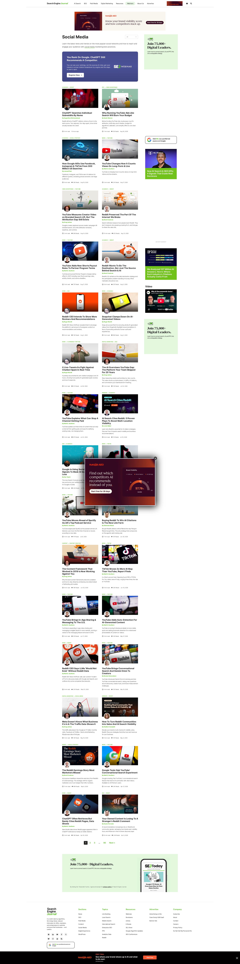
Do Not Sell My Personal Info (182, 931)
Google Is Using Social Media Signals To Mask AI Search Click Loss (78, 472)
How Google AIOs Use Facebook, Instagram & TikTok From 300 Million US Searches (78, 166)
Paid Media (94, 3)
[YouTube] (57, 934)
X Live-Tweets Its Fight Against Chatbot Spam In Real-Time (78, 368)
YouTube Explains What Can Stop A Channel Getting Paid (80, 419)
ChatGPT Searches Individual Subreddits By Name (77, 114)
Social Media (79, 696)
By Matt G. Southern (108, 168)
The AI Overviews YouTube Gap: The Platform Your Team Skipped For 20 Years (118, 370)
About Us (140, 3)
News (103, 138)
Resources (119, 3)
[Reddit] (57, 938)
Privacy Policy (177, 927)
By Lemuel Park (67, 171)
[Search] (191, 4)
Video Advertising (111, 87)
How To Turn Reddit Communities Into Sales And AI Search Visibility (119, 722)
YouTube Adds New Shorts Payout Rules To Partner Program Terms (79, 266)
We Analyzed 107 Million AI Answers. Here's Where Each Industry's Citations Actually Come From (160, 273)
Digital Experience (84, 931)
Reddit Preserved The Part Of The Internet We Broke (119, 215)
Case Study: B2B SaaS (156, 917)
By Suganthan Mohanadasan (71, 118)
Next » (112, 843)
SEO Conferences (131, 934)
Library (128, 921)
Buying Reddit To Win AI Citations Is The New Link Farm (119, 521)
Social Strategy (75, 138)
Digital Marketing (107, 3)
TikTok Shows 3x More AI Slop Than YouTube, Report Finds (117, 570)
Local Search (106, 917)
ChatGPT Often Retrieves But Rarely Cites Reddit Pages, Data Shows (78, 821)
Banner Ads (153, 921)
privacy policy (107, 887)
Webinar (104, 392)
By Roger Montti (67, 322)
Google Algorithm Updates (134, 931)
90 (104, 843)
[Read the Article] (80, 98)
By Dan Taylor (66, 477)
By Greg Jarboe (67, 222)
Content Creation (75, 543)
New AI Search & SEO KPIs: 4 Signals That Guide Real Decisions (160, 173)
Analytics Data (106, 934)
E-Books (128, 924)
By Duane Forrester (108, 824)
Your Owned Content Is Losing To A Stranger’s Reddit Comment (120, 819)
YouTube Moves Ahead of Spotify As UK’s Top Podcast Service (79, 521)
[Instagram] (53, 938)
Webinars (130, 3)
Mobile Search (106, 921)
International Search (108, 924)
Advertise (150, 3)
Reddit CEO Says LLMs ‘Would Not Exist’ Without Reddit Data (79, 669)
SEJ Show (129, 927)
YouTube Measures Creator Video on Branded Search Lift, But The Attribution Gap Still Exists (79, 217)
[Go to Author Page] (67, 107)
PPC (103, 87)
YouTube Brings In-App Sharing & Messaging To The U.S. (79, 621)
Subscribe (176, 914)
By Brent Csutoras (107, 219)
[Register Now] (161, 158)
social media (90, 47)
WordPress (82, 934)
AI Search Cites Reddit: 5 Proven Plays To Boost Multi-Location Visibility (118, 421)
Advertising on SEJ (155, 914)
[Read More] (161, 257)
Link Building (106, 914)
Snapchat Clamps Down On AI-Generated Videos (117, 317)
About (175, 917)
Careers (175, 924)
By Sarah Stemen (107, 118)
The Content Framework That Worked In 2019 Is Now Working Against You (78, 571)
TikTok (109, 443)
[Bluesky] (48, 938)
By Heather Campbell (108, 727)
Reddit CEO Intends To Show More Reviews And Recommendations (79, 317)
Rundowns (129, 917)
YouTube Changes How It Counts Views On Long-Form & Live (119, 164)
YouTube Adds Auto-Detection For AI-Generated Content (119, 621)
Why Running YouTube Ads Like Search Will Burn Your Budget (118, 114)
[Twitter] (66, 934)
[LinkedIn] (53, 934)
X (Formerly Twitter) (73, 341)
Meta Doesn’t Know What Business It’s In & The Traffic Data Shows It (80, 722)
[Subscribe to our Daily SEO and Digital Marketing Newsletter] (187, 4)
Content (65, 543)
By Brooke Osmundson (109, 676)
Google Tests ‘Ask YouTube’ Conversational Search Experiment (120, 771)
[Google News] (48, 934)
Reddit (72, 87)
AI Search (77, 3)
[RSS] (61, 938)
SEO (85, 3)
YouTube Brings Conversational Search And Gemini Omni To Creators (118, 671)
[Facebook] (61, 934)
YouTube (109, 138)
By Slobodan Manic (108, 525)
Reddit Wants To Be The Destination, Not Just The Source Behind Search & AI (119, 268)
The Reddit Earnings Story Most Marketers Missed (78, 771)
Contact (175, 921)
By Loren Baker (106, 426)
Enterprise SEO (107, 927)
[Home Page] (57, 4)
